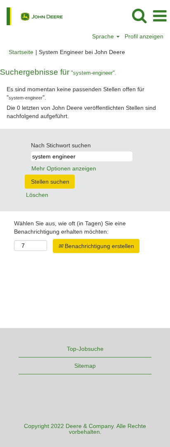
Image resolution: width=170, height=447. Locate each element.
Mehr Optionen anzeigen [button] (63, 168)
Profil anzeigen (144, 36)
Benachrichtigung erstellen (98, 246)
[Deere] (31, 15)
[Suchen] (139, 15)
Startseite (21, 52)
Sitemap (85, 365)
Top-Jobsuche (85, 348)
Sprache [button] (104, 36)
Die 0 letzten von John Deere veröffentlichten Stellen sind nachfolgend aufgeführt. (81, 111)
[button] (159, 16)
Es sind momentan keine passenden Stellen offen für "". (75, 93)
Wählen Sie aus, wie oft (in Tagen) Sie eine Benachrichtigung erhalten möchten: (70, 227)
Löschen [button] (37, 195)
